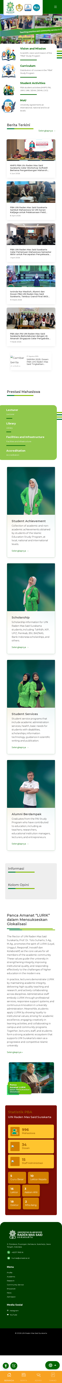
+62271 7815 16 (17, 1252)
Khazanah (11, 1289)
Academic (11, 1277)
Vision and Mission (33, 48)
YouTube (13, 1315)
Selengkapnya (46, 130)
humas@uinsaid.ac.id (20, 1258)
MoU (23, 100)
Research (10, 1281)
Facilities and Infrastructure (25, 437)
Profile (9, 1273)
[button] (5, 1365)
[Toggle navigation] (55, 7)
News (9, 1293)
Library (11, 423)
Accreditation (15, 450)
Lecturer (12, 410)
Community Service (15, 1285)
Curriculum (27, 65)
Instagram (14, 1310)
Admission (11, 1297)
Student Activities (32, 83)
